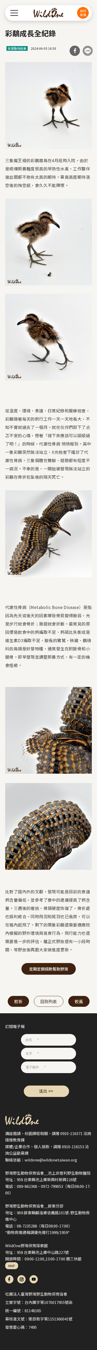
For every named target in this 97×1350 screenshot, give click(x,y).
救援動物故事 (17, 48)
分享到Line (88, 51)
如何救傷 (83, 13)
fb (9, 1279)
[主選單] (14, 13)
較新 (18, 1001)
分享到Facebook (75, 51)
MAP (11, 1265)
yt (33, 1279)
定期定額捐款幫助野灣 (48, 969)
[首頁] (48, 12)
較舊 (79, 1001)
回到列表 (48, 1001)
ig (21, 1279)
